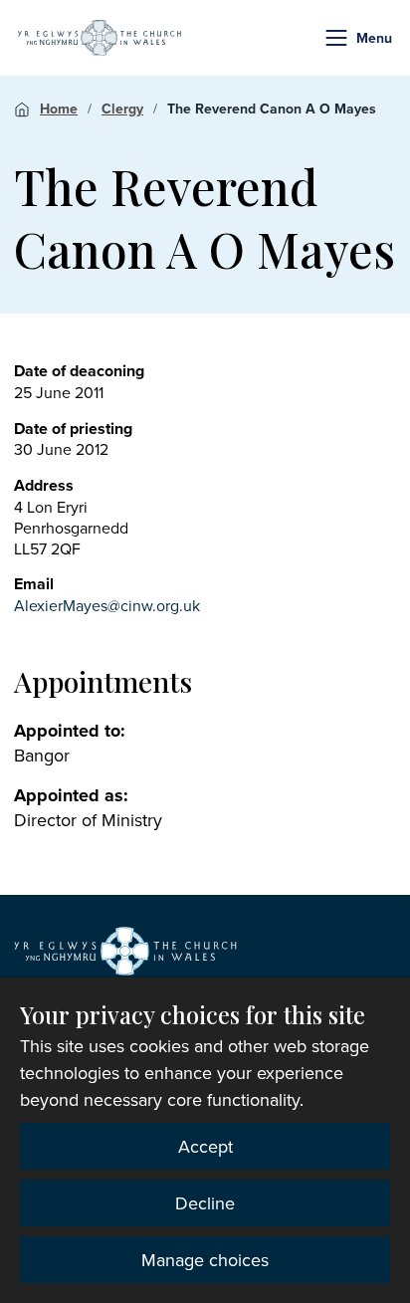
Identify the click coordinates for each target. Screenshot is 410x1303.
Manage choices (205, 1259)
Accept (205, 1146)
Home (59, 108)
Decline (205, 1203)
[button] (336, 38)
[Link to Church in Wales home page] (125, 952)
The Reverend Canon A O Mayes (271, 108)
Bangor (42, 755)
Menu (374, 38)
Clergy (122, 108)
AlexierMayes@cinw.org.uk (107, 605)
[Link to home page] (99, 38)
